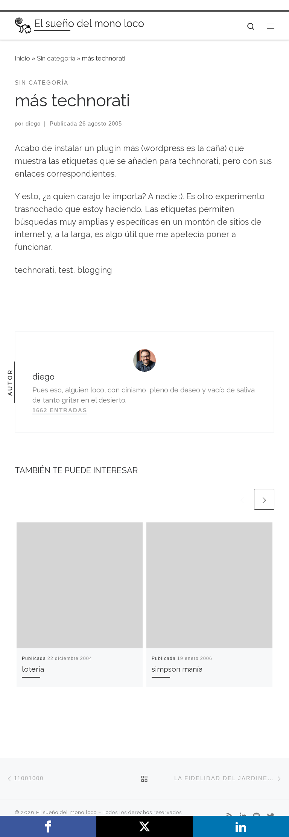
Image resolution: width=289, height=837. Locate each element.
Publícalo (144, 826)
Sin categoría (56, 58)
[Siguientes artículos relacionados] (264, 499)
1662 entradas (59, 410)
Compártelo (48, 826)
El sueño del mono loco (66, 812)
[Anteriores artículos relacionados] (242, 499)
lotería (33, 669)
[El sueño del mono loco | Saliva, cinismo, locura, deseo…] (23, 25)
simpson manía (177, 669)
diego (33, 123)
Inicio (22, 58)
